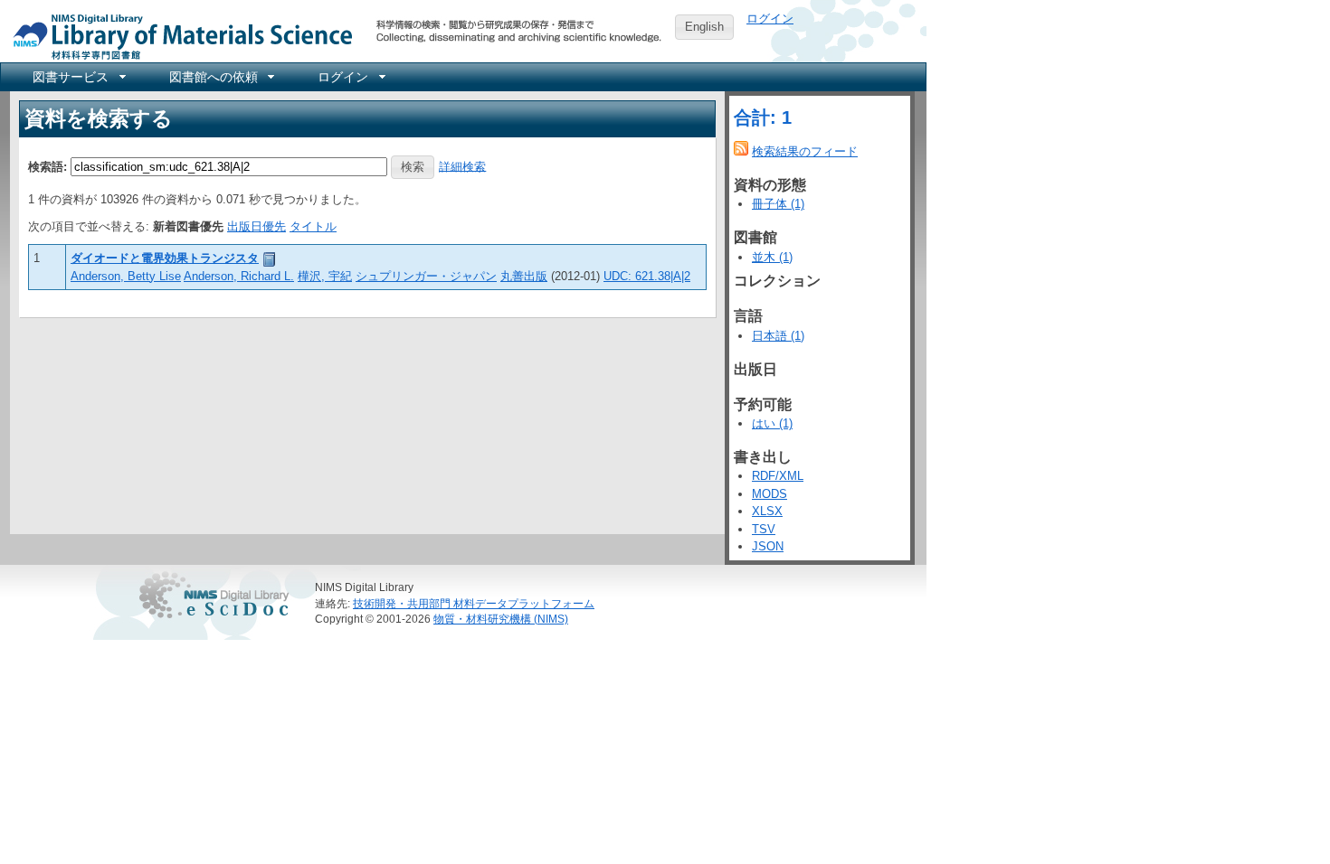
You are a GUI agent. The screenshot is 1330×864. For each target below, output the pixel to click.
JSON (768, 546)
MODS (769, 494)
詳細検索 (462, 166)
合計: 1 (763, 117)
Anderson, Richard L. (239, 276)
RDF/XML (777, 476)
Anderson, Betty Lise (126, 276)
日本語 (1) (778, 336)
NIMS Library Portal (177, 36)
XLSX (767, 511)
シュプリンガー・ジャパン (426, 276)
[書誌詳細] (269, 258)
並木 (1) (772, 257)
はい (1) (772, 423)
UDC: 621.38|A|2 (646, 276)
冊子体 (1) (778, 204)
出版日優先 (256, 226)
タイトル (313, 226)
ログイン (769, 18)
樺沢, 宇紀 (325, 276)
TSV (763, 529)
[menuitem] (78, 76)
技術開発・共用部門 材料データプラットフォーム (473, 603)
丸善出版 (523, 276)
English (704, 26)
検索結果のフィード (805, 151)
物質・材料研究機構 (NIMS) (500, 619)
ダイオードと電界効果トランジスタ (165, 258)
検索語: (47, 166)
